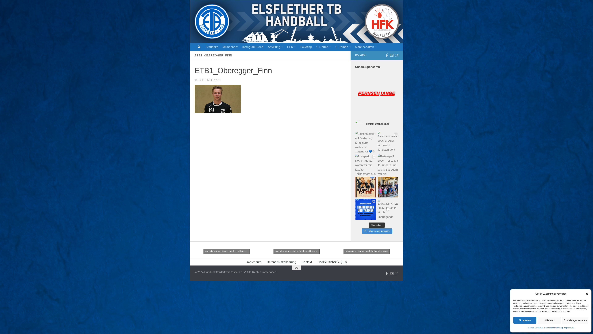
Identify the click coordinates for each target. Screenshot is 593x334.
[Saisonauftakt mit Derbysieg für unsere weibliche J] (365, 142)
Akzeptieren (525, 320)
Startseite (212, 47)
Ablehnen (549, 320)
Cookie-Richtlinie (535, 328)
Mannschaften (364, 47)
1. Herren (322, 47)
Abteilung (274, 47)
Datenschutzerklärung (553, 328)
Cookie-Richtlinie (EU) (332, 262)
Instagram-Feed (252, 47)
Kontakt (307, 262)
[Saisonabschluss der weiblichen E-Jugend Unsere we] (388, 187)
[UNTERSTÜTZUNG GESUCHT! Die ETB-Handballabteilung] (365, 209)
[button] (586, 293)
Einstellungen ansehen (575, 320)
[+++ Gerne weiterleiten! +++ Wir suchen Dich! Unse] (365, 187)
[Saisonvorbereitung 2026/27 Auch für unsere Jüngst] (388, 142)
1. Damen (341, 47)
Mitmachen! (230, 47)
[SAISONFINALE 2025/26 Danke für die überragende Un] (388, 209)
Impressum (569, 328)
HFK (290, 47)
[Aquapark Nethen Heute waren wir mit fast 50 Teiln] (365, 164)
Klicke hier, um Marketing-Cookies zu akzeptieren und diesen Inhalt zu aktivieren (226, 249)
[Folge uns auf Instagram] (396, 55)
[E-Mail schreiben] (391, 55)
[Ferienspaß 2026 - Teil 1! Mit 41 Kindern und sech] (388, 164)
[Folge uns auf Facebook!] (387, 55)
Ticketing (306, 47)
